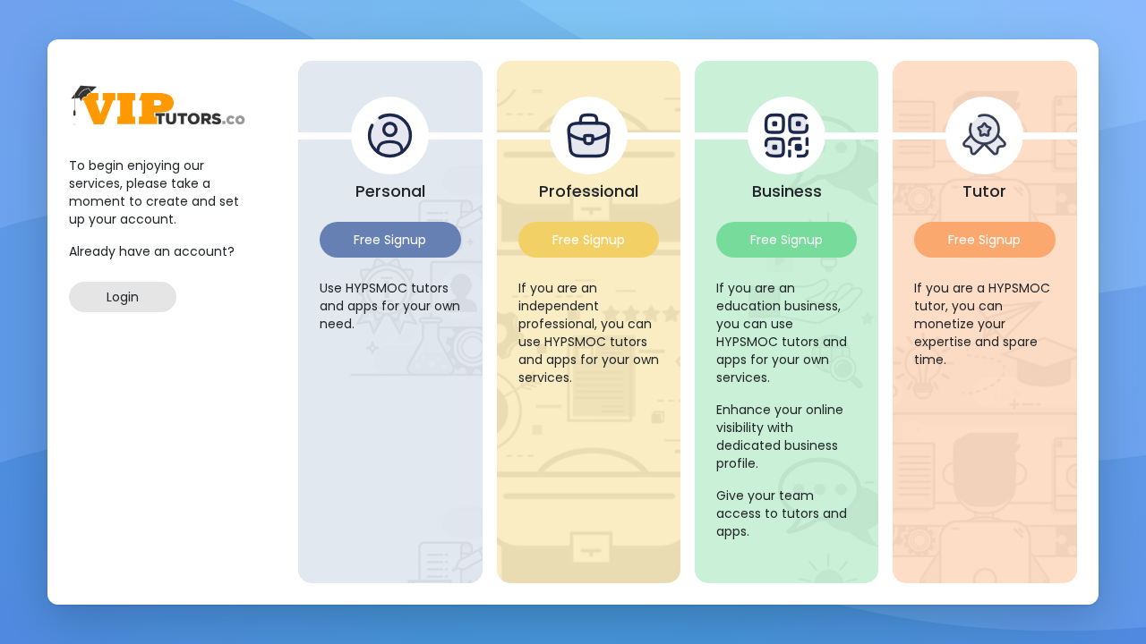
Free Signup (390, 240)
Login (123, 297)
